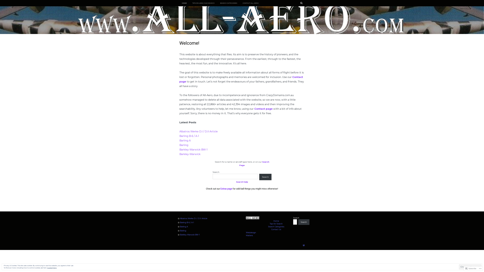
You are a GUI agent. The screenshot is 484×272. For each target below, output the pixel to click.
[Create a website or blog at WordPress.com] (304, 245)
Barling (183, 145)
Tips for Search (276, 224)
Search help (242, 182)
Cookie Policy (52, 268)
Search (216, 172)
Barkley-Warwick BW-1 (193, 149)
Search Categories (228, 3)
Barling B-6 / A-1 (189, 136)
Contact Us (276, 229)
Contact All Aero (251, 3)
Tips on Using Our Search (203, 3)
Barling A (185, 140)
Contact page (263, 108)
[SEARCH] (301, 3)
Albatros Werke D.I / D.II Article (198, 131)
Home (276, 221)
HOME (184, 3)
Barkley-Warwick (190, 154)
